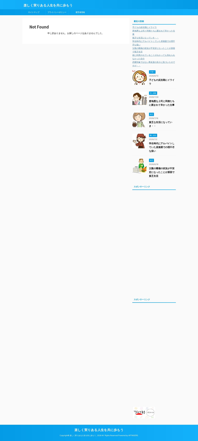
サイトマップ (33, 12)
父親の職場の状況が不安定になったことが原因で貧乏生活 (162, 172)
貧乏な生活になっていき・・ (145, 37)
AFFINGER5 (133, 435)
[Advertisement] (154, 243)
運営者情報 (80, 12)
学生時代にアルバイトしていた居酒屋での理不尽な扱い (162, 147)
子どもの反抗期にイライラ (144, 27)
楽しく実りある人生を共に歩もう (48, 5)
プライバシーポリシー (57, 12)
